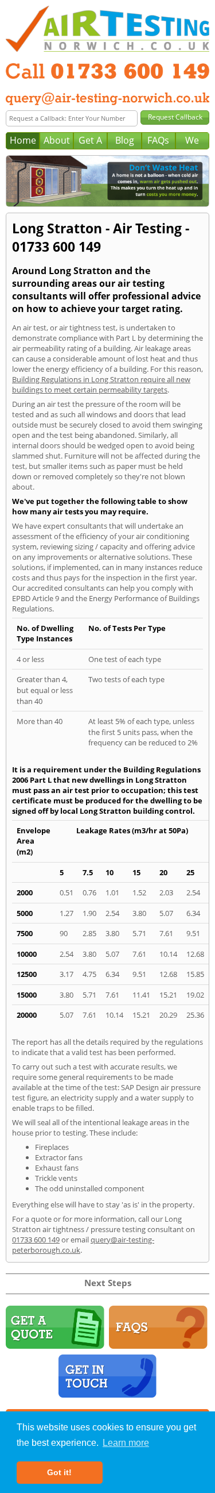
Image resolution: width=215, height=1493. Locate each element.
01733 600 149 (36, 1239)
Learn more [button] (126, 1443)
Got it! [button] (59, 1472)
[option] (107, 181)
